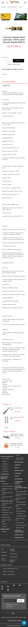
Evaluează (5, 74)
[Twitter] (6, 577)
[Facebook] (3, 577)
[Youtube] (13, 577)
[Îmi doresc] (24, 57)
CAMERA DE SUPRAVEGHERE (19, 531)
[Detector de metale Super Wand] (6, 410)
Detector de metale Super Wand (16, 408)
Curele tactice (5, 515)
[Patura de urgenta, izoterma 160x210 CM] (6, 446)
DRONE (17, 467)
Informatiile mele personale (14, 620)
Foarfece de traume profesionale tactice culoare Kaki (17, 435)
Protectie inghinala (20, 511)
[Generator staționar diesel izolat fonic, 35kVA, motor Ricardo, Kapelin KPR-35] (14, 24)
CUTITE (17, 476)
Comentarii (6, 85)
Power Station (5, 459)
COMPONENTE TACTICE (19, 482)
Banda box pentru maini (20, 519)
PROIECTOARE (19, 534)
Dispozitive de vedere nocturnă (7, 489)
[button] (23, 622)
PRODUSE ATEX (19, 470)
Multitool (4, 524)
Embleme (4, 531)
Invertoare (4, 466)
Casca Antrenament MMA (20, 499)
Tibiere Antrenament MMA (20, 505)
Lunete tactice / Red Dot (6, 497)
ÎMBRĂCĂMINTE (5, 529)
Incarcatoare (5, 471)
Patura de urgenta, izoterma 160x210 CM (16, 444)
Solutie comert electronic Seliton (14, 625)
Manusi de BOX (20, 527)
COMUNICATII (5, 474)
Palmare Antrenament (21, 491)
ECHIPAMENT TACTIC (7, 501)
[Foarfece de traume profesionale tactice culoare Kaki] (6, 437)
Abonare (6, 427)
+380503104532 (11, 574)
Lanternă (4, 461)
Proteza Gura (19, 513)
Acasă (2, 549)
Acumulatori (5, 468)
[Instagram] (9, 577)
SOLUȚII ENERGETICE (7, 456)
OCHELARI (18, 473)
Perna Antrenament (20, 502)
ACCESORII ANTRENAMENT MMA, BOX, (21, 488)
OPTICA (3, 481)
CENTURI (18, 508)
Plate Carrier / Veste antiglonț (6, 504)
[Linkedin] (16, 577)
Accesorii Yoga (19, 522)
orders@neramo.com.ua (12, 568)
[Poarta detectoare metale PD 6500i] (6, 419)
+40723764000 (10, 571)
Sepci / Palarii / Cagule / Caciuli (19, 458)
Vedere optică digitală (7, 486)
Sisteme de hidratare (7, 507)
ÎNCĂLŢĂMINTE (19, 462)
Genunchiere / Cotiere (7, 512)
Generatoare (5, 463)
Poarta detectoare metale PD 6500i (17, 418)
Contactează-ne (13, 553)
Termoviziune (5, 483)
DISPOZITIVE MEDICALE (4, 477)
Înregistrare (4, 552)
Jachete (18, 455)
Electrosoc (4, 526)
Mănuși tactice (5, 510)
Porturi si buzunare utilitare (6, 520)
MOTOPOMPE (18, 479)
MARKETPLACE (19, 537)
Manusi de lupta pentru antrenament (21, 494)
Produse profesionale (21, 525)
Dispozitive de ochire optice (6, 493)
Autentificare (4, 555)
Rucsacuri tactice (6, 517)
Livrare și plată (13, 556)
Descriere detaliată (9, 81)
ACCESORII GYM (20, 516)
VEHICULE (18, 465)
